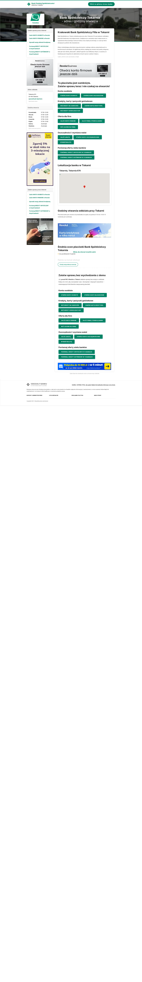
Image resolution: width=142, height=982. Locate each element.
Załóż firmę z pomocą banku (92, 121)
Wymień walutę (65, 142)
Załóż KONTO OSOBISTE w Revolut (39, 35)
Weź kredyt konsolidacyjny (70, 111)
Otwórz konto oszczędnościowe (87, 137)
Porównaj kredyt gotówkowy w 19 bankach (76, 157)
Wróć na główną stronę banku (101, 4)
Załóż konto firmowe (68, 121)
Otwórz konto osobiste (68, 95)
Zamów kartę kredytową (94, 105)
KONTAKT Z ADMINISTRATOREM (34, 395)
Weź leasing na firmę (67, 127)
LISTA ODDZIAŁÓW (53, 395)
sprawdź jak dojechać (35, 99)
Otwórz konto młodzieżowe (93, 95)
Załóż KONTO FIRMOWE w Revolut (39, 38)
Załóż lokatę (65, 137)
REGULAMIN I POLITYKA (77, 395)
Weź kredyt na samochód (69, 105)
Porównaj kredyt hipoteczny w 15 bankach (75, 152)
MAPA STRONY (97, 395)
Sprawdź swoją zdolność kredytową (39, 42)
